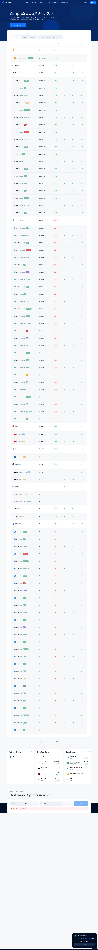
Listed (24, 37)
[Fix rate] (41, 802)
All (17, 37)
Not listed (32, 37)
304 (57, 741)
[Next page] (60, 741)
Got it (84, 944)
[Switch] (41, 805)
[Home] (11, 2)
